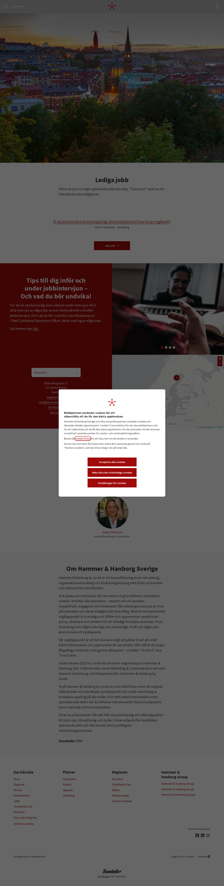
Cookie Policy (82, 438)
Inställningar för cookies (112, 483)
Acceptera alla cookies (112, 462)
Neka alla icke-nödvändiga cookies (112, 472)
